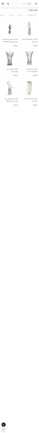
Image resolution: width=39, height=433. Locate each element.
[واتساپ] (4, 429)
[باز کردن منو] (35, 3)
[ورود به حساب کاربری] (8, 4)
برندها (20, 15)
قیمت (11, 15)
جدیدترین (31, 15)
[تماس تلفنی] (4, 425)
